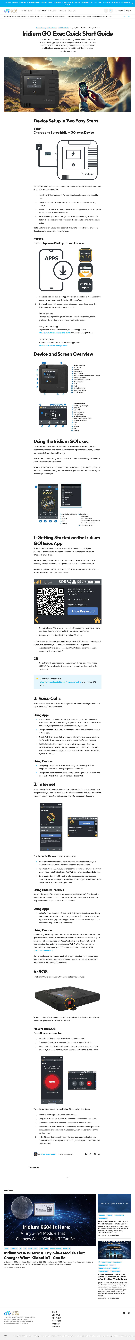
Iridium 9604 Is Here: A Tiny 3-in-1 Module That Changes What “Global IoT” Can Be (44, 1255)
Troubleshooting (41, 28)
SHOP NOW (56, 1318)
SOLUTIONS (56, 1321)
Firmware (109, 1215)
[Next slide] (129, 16)
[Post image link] (50, 1220)
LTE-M (30, 1248)
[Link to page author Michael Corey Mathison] (36, 1154)
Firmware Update (103, 1271)
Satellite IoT (14, 1248)
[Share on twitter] (90, 1154)
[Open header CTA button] (106, 10)
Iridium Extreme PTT (104, 1268)
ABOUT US (56, 1315)
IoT (20, 1248)
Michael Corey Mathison (91, 28)
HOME (54, 1312)
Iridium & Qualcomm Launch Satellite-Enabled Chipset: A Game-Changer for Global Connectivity (99, 16)
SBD (25, 1248)
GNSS (35, 1248)
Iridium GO (102, 1215)
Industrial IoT (66, 1248)
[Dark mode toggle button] (111, 10)
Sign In (128, 11)
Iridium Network (103, 1218)
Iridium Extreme (117, 1262)
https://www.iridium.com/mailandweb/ (55, 333)
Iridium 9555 (115, 1268)
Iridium (6, 1248)
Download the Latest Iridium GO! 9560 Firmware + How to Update (113, 1222)
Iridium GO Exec (52, 28)
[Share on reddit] (95, 1154)
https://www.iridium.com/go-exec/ (53, 345)
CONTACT (56, 1327)
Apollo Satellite (20, 1267)
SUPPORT (56, 1324)
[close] (132, 3)
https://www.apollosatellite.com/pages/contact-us (61, 682)
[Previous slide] (124, 16)
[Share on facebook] (86, 1154)
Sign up (5, 1336)
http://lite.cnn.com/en (43, 950)
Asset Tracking (44, 1248)
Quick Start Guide (63, 28)
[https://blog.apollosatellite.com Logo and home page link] (11, 11)
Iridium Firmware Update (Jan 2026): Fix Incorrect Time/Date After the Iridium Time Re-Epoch (34, 16)
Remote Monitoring (55, 1248)
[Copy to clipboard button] (99, 1154)
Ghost (85, 1336)
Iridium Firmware (106, 1262)
